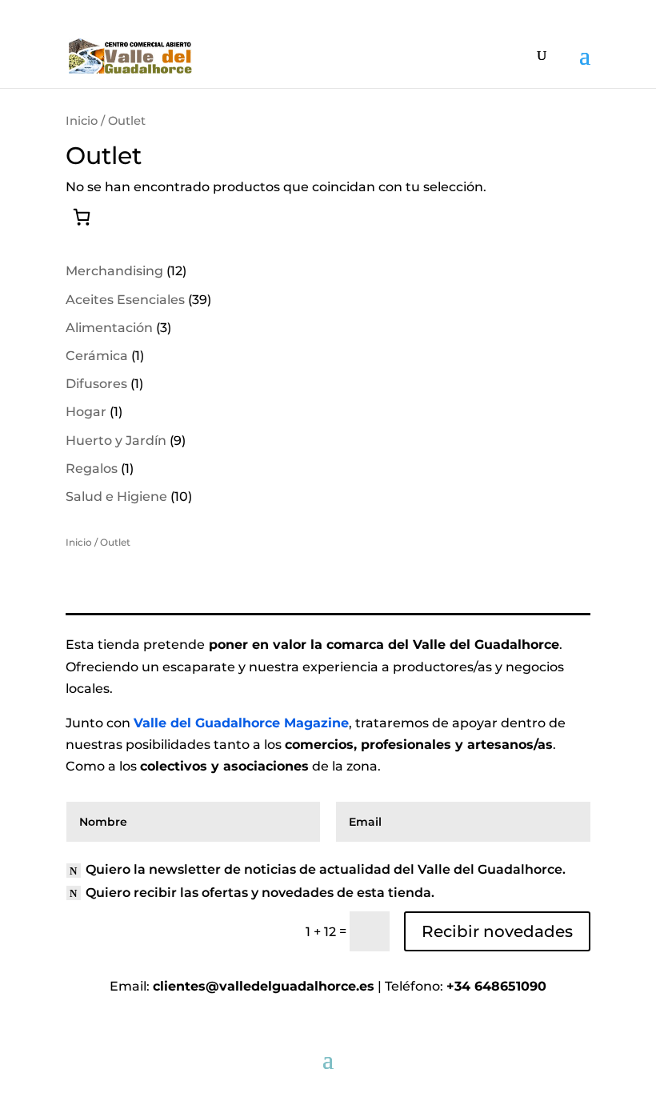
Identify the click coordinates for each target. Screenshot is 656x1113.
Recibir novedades (497, 931)
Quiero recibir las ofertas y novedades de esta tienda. (260, 892)
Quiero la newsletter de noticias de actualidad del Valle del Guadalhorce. (326, 869)
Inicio (82, 121)
